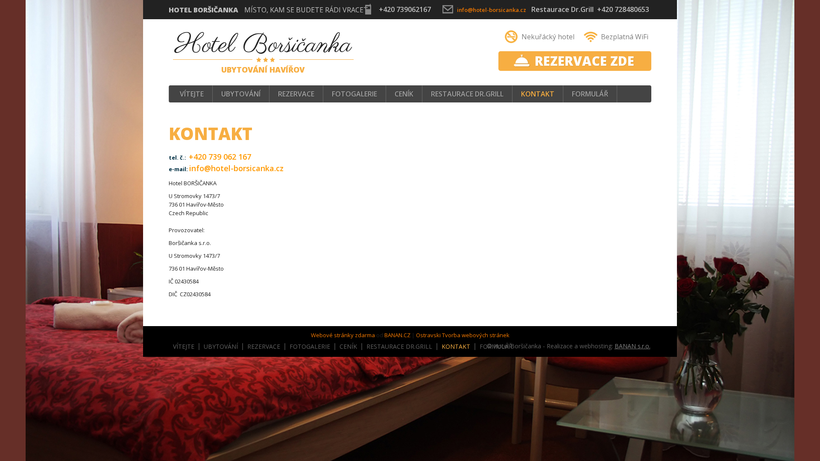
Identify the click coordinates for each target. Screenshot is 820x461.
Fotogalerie (354, 94)
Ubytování (241, 94)
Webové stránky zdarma (343, 335)
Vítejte (192, 94)
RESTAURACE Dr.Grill (467, 94)
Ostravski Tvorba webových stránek (463, 335)
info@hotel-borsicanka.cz (491, 10)
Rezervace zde (584, 61)
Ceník (404, 94)
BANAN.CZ (397, 335)
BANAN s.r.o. (632, 346)
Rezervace (296, 94)
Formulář (590, 94)
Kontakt (537, 94)
